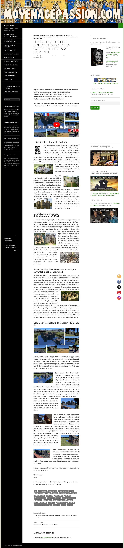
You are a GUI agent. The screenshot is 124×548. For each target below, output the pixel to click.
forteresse (38, 500)
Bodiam (55, 493)
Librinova (109, 54)
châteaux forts (39, 495)
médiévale (52, 502)
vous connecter (46, 537)
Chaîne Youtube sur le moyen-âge (44, 35)
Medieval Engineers (40, 502)
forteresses (47, 500)
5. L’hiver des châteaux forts (106, 195)
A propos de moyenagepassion (11, 250)
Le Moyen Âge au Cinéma (10, 64)
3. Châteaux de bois (113, 193)
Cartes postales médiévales (10, 155)
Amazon (118, 52)
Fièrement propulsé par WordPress (13, 545)
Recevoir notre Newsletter (97, 100)
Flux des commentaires (10, 247)
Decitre (115, 54)
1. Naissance (94, 193)
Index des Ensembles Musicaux (11, 122)
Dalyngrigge (59, 495)
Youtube (100, 83)
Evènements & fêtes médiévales (9, 46)
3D (36, 491)
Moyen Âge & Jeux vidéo (10, 72)
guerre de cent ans (59, 500)
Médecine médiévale (9, 75)
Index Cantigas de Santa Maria (11, 138)
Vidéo (37, 56)
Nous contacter (8, 238)
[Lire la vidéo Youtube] (56, 124)
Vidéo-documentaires (10, 50)
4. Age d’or (93, 195)
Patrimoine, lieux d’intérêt (11, 61)
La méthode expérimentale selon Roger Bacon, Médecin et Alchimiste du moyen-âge (55, 515)
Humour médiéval (9, 57)
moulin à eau (61, 502)
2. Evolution (102, 193)
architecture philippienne (42, 493)
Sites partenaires (8, 240)
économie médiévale (54, 498)
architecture (52, 491)
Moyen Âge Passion (11, 25)
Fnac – (113, 52)
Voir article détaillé (112, 61)
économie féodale (40, 498)
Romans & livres (8, 79)
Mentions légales (8, 243)
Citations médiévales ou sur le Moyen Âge (12, 87)
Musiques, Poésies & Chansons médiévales (10, 40)
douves (67, 495)
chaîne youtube (64, 493)
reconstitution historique (43, 505)
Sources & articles (9, 83)
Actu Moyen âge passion (11, 91)
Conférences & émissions (11, 54)
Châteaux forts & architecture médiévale (10, 35)
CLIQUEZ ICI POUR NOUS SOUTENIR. (102, 92)
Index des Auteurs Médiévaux (11, 106)
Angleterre (42, 491)
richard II (56, 505)
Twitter (95, 83)
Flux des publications (9, 245)
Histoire (70, 500)
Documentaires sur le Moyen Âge (60, 37)
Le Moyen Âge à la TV (9, 68)
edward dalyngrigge (69, 498)
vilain (70, 505)
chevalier (50, 495)
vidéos (64, 505)
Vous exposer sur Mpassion (11, 236)
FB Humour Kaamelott (111, 83)
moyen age (71, 502)
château (74, 493)
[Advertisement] (56, 74)
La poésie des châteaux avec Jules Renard (46, 523)
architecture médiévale (66, 491)
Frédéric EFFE (57, 56)
